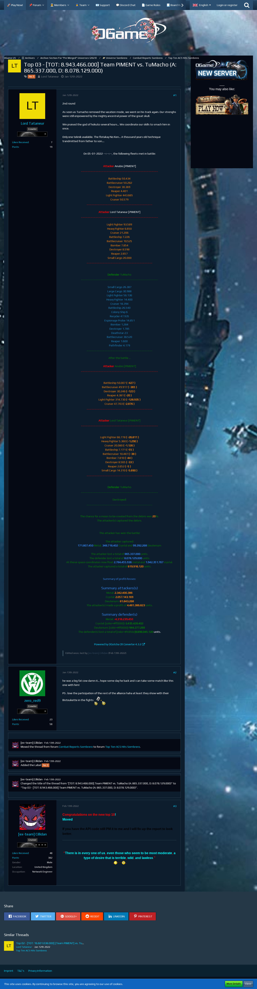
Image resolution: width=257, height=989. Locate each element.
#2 (174, 672)
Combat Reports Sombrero (76, 746)
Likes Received (20, 142)
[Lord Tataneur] (9, 946)
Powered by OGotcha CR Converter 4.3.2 (117, 644)
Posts (15, 147)
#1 (174, 95)
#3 (174, 806)
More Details (234, 983)
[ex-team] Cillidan (98, 653)
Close (248, 983)
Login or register (227, 5)
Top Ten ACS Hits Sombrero (122, 746)
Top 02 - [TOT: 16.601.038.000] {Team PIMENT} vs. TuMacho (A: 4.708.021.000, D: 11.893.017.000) (76, 943)
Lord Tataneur (50, 76)
